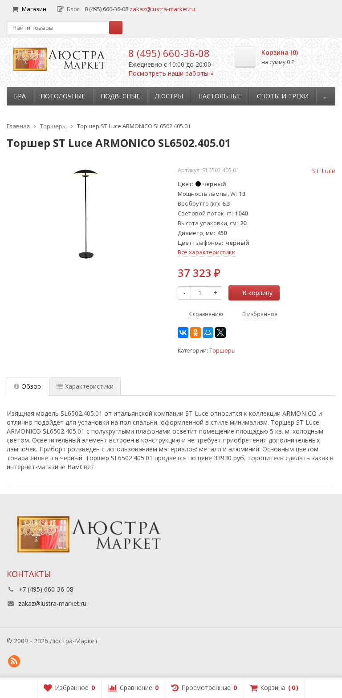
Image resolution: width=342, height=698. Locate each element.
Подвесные (120, 96)
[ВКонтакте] (183, 332)
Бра (20, 96)
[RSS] (14, 661)
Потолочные (63, 96)
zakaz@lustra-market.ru (162, 9)
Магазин (34, 9)
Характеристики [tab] (89, 386)
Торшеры (222, 350)
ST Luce (323, 170)
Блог (73, 9)
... (326, 96)
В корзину (257, 292)
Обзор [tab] (31, 386)
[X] (220, 332)
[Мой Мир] (208, 332)
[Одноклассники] (195, 332)
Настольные (219, 96)
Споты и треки (283, 96)
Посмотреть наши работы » (170, 73)
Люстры (169, 96)
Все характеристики (207, 252)
